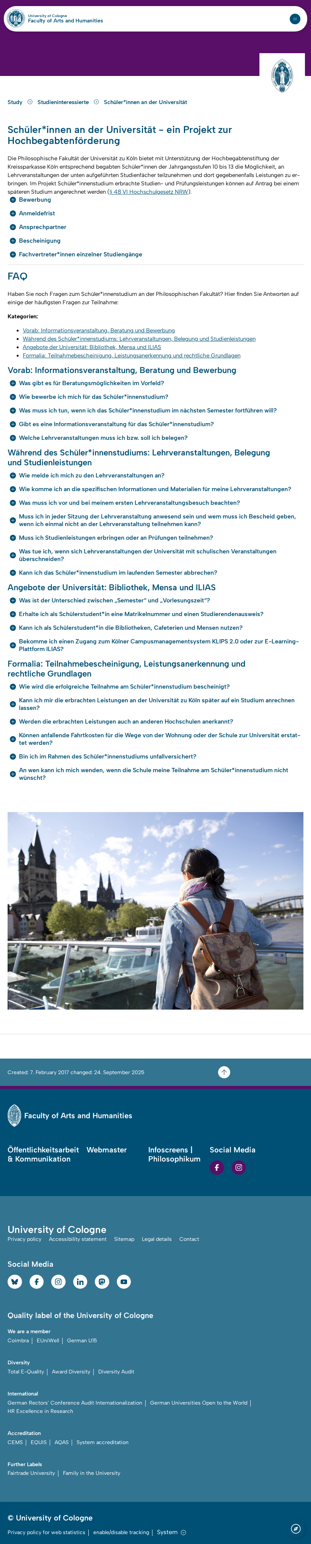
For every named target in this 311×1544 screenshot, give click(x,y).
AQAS (62, 1442)
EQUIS (39, 1442)
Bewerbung (35, 199)
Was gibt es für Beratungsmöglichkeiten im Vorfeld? (91, 383)
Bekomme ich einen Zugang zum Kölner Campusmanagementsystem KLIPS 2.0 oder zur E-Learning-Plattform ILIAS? (159, 645)
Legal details (157, 1239)
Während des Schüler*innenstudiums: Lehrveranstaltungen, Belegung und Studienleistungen (139, 338)
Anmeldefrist (37, 213)
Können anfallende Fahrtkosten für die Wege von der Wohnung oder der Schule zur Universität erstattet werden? (159, 739)
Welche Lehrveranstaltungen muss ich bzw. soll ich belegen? (103, 437)
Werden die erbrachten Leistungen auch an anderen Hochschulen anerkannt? (126, 721)
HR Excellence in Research (40, 1411)
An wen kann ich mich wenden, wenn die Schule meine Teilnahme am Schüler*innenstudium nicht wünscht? (153, 773)
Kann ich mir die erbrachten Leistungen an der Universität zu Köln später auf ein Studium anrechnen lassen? (157, 704)
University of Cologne (64, 16)
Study (16, 102)
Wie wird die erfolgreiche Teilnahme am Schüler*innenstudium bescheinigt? (124, 686)
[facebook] (217, 1167)
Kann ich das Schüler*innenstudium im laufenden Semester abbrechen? (118, 572)
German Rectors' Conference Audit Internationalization (75, 1403)
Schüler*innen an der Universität (145, 102)
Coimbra (18, 1340)
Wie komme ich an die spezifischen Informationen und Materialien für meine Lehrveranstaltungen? (155, 489)
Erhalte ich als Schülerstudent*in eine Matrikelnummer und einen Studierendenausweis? (141, 614)
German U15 (82, 1340)
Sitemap (124, 1239)
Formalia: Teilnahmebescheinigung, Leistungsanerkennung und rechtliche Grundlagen (131, 355)
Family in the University (91, 1473)
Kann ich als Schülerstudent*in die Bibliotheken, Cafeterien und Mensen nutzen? (131, 627)
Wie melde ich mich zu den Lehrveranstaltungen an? (92, 475)
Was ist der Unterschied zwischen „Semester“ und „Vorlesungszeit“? (114, 600)
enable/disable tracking (121, 1532)
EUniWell (48, 1340)
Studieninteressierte (64, 102)
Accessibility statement (78, 1239)
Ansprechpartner (42, 227)
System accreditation (103, 1442)
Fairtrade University (31, 1473)
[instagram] (239, 1167)
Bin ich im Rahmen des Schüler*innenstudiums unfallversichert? (107, 756)
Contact (189, 1239)
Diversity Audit (116, 1372)
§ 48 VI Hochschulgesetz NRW (149, 191)
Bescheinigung (40, 240)
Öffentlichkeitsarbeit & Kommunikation (43, 1154)
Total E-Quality (26, 1372)
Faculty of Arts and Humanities (65, 21)
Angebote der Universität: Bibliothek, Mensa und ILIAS (92, 347)
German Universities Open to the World (198, 1403)
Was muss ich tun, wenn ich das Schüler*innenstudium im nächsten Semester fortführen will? (148, 410)
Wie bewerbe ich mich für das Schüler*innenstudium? (93, 396)
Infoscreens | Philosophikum (174, 1154)
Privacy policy (24, 1239)
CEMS (15, 1442)
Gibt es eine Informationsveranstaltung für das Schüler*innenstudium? (116, 424)
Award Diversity (71, 1372)
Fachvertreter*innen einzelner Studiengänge (80, 254)
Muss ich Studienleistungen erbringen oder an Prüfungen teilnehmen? (116, 537)
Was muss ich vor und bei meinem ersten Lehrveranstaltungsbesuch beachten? (129, 502)
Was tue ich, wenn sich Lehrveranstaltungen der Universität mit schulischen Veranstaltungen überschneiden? (147, 555)
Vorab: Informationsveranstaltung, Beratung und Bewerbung (99, 330)
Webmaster (106, 1149)
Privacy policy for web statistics (46, 1532)
